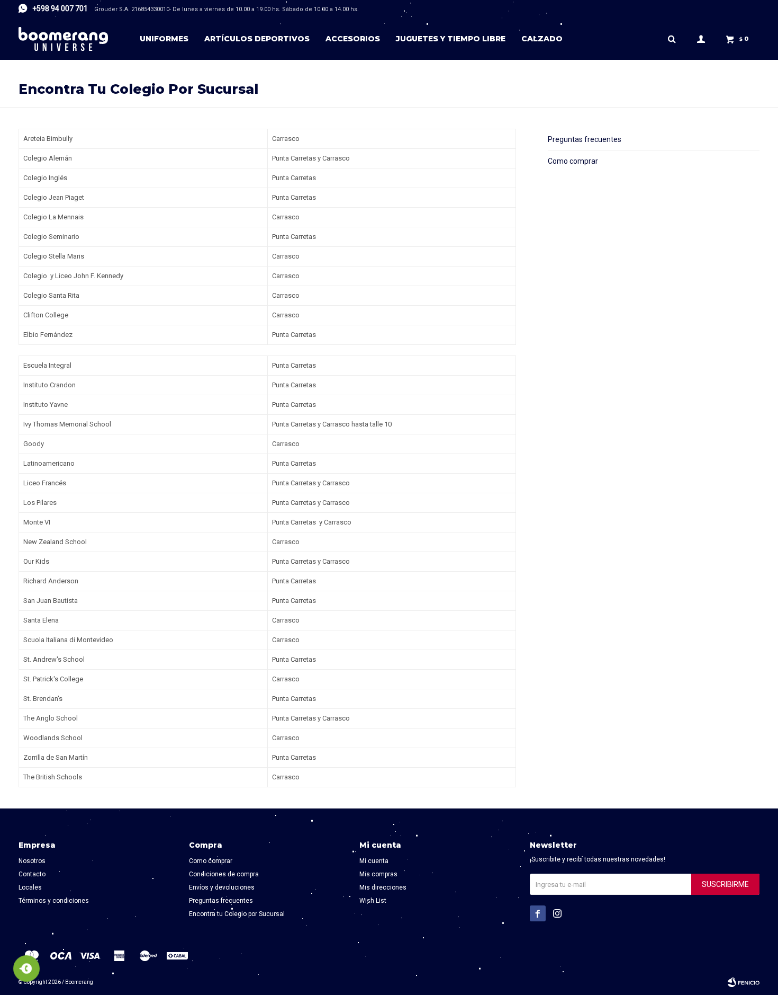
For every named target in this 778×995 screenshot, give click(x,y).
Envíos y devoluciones (222, 887)
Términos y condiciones (54, 900)
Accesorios (352, 38)
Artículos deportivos (257, 38)
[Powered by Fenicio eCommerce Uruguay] (743, 982)
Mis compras (378, 874)
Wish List (372, 900)
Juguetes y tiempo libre (450, 38)
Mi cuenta (373, 861)
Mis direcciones (382, 887)
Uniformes (164, 38)
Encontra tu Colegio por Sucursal (237, 914)
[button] (671, 38)
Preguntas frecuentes (584, 139)
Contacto (32, 874)
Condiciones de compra (224, 874)
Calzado (542, 38)
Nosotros (32, 861)
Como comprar (573, 161)
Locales (30, 887)
